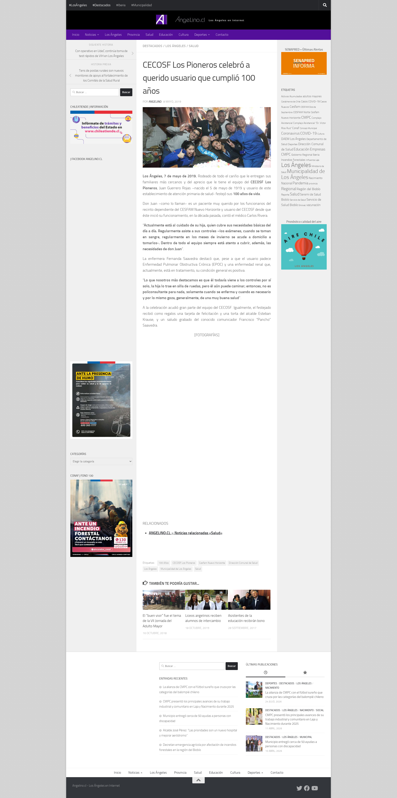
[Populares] (305, 672)
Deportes (200, 35)
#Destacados (101, 5)
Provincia (133, 35)
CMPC (306, 117)
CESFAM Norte (301, 112)
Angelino (155, 101)
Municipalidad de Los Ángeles (176, 568)
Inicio (75, 35)
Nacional (286, 183)
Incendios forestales (293, 160)
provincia (313, 183)
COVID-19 (308, 133)
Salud (149, 35)
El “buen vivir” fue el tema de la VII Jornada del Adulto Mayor (162, 620)
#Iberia (121, 5)
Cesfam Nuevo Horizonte (212, 562)
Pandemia (300, 183)
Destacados (152, 46)
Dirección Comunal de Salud (243, 562)
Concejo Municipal (308, 128)
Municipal (306, 737)
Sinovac (302, 205)
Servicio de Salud (298, 200)
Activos (285, 96)
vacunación (313, 205)
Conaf (295, 128)
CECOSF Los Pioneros (184, 562)
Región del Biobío (308, 189)
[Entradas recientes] (265, 672)
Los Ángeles (113, 35)
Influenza (310, 160)
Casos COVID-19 (310, 101)
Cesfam (295, 107)
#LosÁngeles (78, 5)
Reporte (285, 194)
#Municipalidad (141, 5)
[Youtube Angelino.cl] (314, 788)
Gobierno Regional (301, 154)
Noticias (90, 35)
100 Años (164, 562)
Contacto (222, 35)
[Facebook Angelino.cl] (307, 788)
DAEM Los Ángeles (293, 139)
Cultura (184, 35)
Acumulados (295, 96)
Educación (166, 35)
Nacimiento (315, 178)
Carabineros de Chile (290, 101)
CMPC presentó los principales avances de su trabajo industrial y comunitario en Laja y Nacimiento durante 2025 (294, 719)
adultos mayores (312, 96)
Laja (317, 160)
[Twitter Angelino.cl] (299, 788)
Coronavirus (290, 133)
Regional (288, 188)
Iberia (316, 154)
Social (320, 710)
